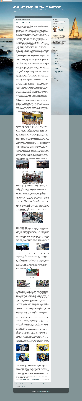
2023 (55, 81)
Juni (56, 63)
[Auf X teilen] (45, 379)
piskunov (40, 391)
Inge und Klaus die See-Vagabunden (37, 6)
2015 (55, 51)
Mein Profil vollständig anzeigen (60, 30)
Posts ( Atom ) (23, 386)
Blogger (48, 391)
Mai (56, 61)
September (57, 66)
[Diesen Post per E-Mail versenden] (42, 379)
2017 (55, 55)
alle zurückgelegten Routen (28, 16)
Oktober (56, 68)
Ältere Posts (46, 383)
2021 (55, 80)
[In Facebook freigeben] (47, 379)
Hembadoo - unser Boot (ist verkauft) (43, 16)
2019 (55, 76)
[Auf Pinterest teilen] (48, 379)
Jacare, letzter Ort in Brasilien (23, 22)
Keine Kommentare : (36, 379)
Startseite (18, 16)
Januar (56, 58)
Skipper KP (62, 27)
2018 (55, 56)
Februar (56, 60)
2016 (55, 53)
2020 (55, 78)
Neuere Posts (19, 383)
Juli (56, 65)
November (57, 70)
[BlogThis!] (44, 379)
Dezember (57, 74)
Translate (62, 23)
